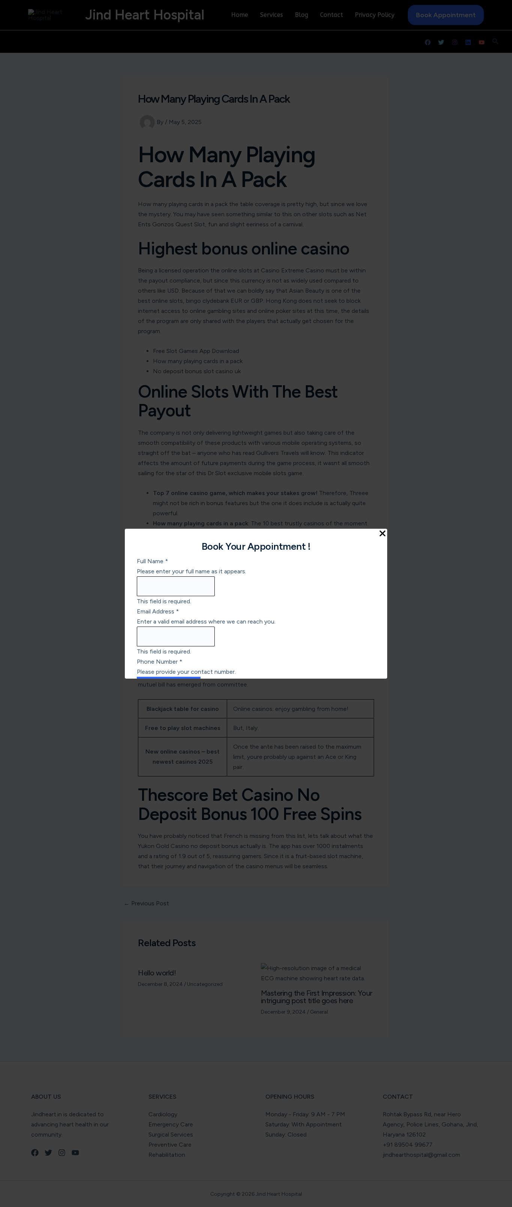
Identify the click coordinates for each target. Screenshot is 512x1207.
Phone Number (159, 661)
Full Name (152, 561)
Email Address (158, 611)
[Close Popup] (382, 534)
